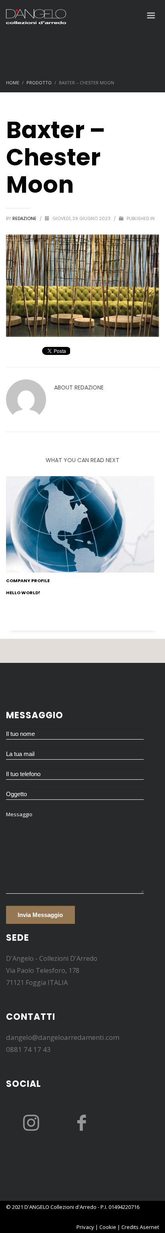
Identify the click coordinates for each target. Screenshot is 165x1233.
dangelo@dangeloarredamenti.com (62, 1037)
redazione (25, 218)
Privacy (85, 1227)
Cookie (107, 1227)
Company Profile (28, 580)
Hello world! (23, 592)
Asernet (149, 1227)
